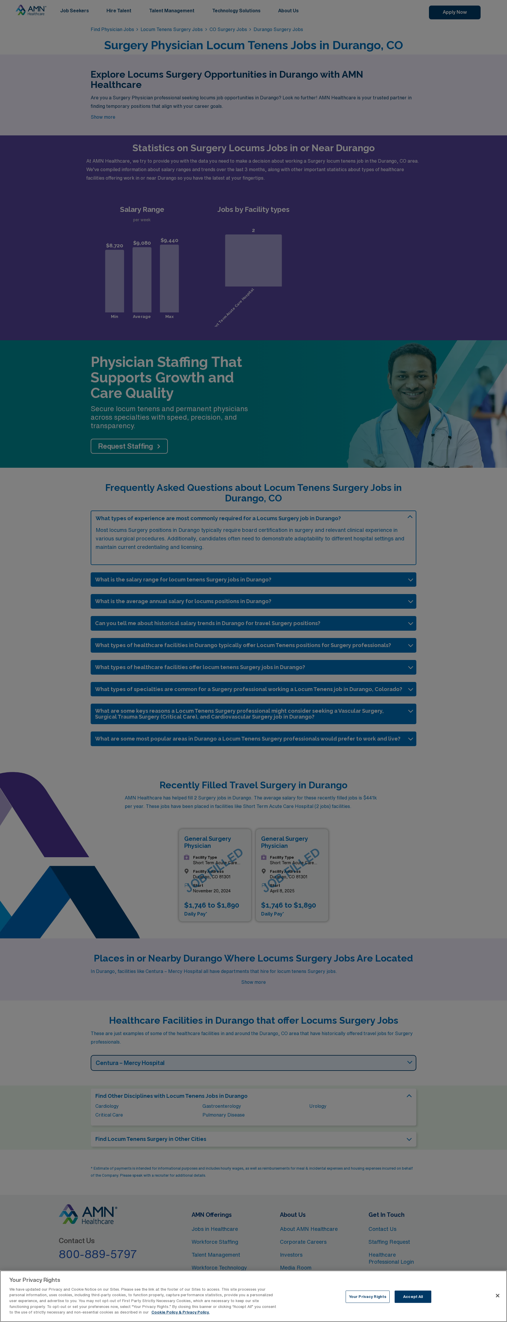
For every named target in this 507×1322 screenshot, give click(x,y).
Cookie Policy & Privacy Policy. (180, 1312)
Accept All (413, 1297)
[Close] (497, 1295)
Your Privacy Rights (367, 1297)
